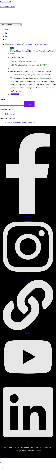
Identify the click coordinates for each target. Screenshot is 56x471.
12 (6, 33)
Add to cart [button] (15, 94)
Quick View (43, 44)
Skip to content (5, 2)
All (6, 39)
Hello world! (10, 114)
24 (6, 36)
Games (12, 53)
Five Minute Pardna (7, 7)
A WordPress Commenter (14, 122)
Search (2, 99)
